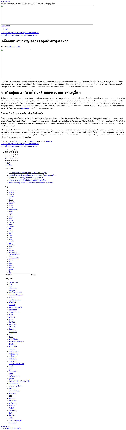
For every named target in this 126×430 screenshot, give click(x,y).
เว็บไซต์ (11, 408)
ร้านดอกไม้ (11, 241)
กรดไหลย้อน (11, 192)
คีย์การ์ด (10, 211)
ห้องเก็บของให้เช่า (13, 252)
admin (19, 46)
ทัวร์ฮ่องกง (11, 220)
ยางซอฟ (10, 235)
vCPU (11, 286)
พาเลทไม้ (11, 231)
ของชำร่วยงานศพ (15, 300)
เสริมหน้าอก (13, 410)
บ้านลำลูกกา (13, 344)
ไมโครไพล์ (12, 423)
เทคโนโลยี (12, 401)
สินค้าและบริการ (14, 376)
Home (7, 29)
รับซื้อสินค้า (13, 359)
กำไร (10, 198)
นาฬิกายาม (11, 222)
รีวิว (10, 369)
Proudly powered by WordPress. (11, 428)
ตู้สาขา (10, 218)
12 (6, 158)
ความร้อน (11, 205)
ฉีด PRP (10, 213)
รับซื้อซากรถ (13, 356)
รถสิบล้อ (11, 349)
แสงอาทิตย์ (11, 267)
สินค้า (18, 141)
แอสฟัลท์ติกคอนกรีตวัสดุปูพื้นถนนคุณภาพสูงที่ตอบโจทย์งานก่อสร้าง (32, 175)
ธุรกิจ (10, 334)
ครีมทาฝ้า (11, 200)
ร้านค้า (11, 366)
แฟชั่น (11, 418)
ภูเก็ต (10, 233)
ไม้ (9, 271)
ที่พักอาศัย (12, 327)
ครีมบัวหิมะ (13, 302)
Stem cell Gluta (12, 190)
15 (12, 158)
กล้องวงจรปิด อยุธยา (16, 295)
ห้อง (9, 248)
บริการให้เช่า (13, 339)
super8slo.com (5, 1)
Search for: (8, 275)
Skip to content (5, 26)
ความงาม (12, 305)
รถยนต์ (10, 239)
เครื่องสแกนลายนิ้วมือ (14, 257)
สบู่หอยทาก (32, 141)
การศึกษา (12, 297)
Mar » (11, 165)
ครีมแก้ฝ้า (11, 203)
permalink (49, 141)
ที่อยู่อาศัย (12, 329)
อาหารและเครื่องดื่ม (16, 386)
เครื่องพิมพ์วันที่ (14, 391)
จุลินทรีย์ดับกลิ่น (14, 312)
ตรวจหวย (12, 317)
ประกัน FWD (13, 346)
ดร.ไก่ (11, 314)
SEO (10, 284)
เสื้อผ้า (11, 413)
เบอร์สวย (12, 405)
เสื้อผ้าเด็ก (12, 415)
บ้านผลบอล (11, 226)
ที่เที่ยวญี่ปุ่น (13, 332)
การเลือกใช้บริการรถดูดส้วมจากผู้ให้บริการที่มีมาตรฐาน (28, 173)
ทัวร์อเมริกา (13, 324)
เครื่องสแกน (11, 256)
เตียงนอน (12, 398)
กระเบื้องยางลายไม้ (15, 292)
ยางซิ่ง (10, 237)
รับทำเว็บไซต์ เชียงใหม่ (16, 364)
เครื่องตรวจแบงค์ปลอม (14, 254)
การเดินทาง (11, 196)
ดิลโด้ (10, 214)
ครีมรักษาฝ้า (11, 201)
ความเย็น (11, 207)
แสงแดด (11, 269)
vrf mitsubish (13, 288)
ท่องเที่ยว (12, 322)
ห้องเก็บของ (11, 250)
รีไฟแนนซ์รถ (13, 371)
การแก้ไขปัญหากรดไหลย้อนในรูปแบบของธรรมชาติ (20, 33)
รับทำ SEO (12, 361)
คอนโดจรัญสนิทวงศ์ (13, 209)
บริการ (11, 337)
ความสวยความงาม (15, 307)
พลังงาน (10, 229)
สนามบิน (11, 246)
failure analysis (13, 282)
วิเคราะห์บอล (12, 244)
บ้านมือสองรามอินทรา (16, 342)
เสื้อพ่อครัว (11, 265)
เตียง (10, 396)
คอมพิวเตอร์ (13, 310)
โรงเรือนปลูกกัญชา (15, 420)
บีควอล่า (11, 224)
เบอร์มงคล (12, 403)
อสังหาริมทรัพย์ (14, 383)
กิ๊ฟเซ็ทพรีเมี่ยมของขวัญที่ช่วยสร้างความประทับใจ (26, 178)
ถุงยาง (11, 319)
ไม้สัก (10, 272)
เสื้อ (9, 261)
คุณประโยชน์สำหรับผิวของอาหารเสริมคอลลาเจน (19, 35)
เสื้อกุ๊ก (10, 263)
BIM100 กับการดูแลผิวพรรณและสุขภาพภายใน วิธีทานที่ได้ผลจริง (31, 183)
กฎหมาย (12, 290)
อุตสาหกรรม (13, 388)
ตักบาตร (11, 216)
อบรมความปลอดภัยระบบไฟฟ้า (19, 381)
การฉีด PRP (11, 194)
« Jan (6, 165)
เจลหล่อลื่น (12, 393)
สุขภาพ (11, 378)
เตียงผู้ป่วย (11, 259)
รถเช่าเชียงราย (14, 351)
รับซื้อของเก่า (13, 354)
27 (8, 163)
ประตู (10, 228)
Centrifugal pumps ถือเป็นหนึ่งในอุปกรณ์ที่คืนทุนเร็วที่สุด (27, 180)
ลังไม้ (10, 243)
